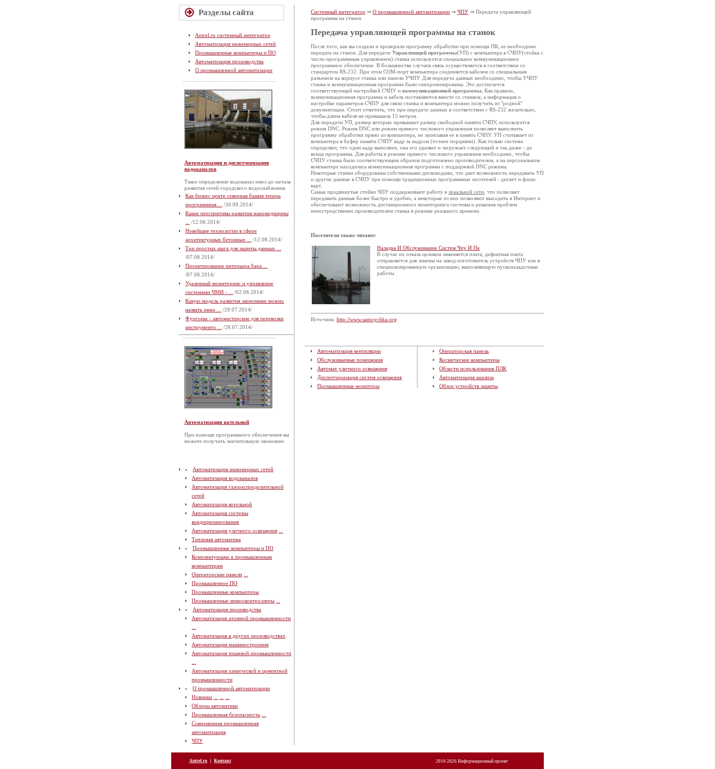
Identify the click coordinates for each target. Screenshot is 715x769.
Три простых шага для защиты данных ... (233, 248)
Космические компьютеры (469, 360)
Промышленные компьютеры (225, 592)
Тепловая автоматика (216, 539)
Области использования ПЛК (472, 368)
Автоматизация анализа (466, 377)
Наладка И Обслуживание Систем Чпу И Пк (428, 248)
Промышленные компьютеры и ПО (235, 52)
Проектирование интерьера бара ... (226, 266)
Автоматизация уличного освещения (234, 530)
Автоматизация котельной (216, 422)
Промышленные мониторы (348, 386)
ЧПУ (197, 741)
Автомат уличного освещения (352, 368)
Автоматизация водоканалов (225, 478)
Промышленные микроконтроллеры (233, 601)
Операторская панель (464, 351)
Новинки (202, 697)
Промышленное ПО (214, 583)
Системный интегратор (338, 12)
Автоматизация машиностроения (230, 644)
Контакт (222, 760)
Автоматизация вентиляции (349, 351)
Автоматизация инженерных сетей (235, 44)
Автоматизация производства (229, 61)
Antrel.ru (198, 760)
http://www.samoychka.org (367, 319)
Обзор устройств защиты (468, 386)
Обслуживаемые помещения (350, 360)
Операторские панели (217, 574)
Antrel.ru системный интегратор (232, 35)
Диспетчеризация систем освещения (359, 377)
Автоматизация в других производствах (239, 636)
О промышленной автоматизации (233, 70)
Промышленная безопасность (226, 714)
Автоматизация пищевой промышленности (241, 653)
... (281, 530)
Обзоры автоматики (215, 706)
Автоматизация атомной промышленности (241, 618)
